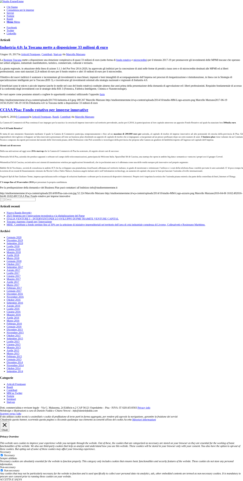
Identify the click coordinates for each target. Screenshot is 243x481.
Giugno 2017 (13, 276)
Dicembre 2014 (15, 362)
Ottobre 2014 (13, 368)
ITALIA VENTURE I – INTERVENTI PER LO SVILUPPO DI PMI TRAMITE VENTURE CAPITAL (63, 218)
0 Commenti (22, 116)
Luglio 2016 (13, 308)
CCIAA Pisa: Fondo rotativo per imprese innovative (44, 110)
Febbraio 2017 (14, 288)
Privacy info (144, 407)
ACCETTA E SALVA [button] (11, 479)
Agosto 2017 (13, 270)
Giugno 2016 (13, 311)
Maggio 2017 (14, 279)
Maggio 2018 (14, 252)
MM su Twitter (14, 393)
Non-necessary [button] (8, 467)
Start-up (57, 54)
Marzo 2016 (13, 320)
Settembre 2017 (15, 267)
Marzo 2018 (13, 258)
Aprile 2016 (13, 317)
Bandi (55, 116)
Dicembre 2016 (15, 294)
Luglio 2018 (13, 246)
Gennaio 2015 (14, 359)
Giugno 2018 (13, 249)
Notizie (10, 396)
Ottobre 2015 (13, 335)
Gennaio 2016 (14, 326)
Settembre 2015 (15, 338)
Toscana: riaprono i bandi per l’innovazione (29, 221)
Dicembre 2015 (15, 329)
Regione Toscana (12, 60)
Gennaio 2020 (14, 237)
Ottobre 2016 (13, 299)
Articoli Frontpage (30, 54)
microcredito (139, 60)
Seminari (11, 399)
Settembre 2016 (15, 302)
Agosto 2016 (13, 305)
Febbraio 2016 (14, 323)
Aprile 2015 (13, 350)
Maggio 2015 (14, 347)
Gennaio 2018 (14, 261)
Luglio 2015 (13, 341)
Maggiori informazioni (144, 419)
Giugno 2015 (13, 344)
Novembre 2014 (15, 365)
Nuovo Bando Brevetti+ (19, 212)
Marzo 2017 (13, 285)
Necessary (9, 455)
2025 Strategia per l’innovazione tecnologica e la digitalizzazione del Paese (46, 215)
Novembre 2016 (15, 296)
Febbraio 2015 (14, 356)
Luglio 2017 (13, 273)
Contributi (46, 54)
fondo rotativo (123, 60)
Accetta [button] (128, 419)
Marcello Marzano (75, 54)
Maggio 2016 (14, 314)
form (102, 94)
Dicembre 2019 (15, 240)
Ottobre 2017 (13, 264)
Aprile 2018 (13, 255)
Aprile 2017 (13, 282)
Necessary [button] (5, 452)
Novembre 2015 (15, 332)
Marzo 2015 (13, 353)
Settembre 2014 (15, 371)
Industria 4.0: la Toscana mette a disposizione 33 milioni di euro (54, 47)
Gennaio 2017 (14, 291)
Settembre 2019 (15, 243)
